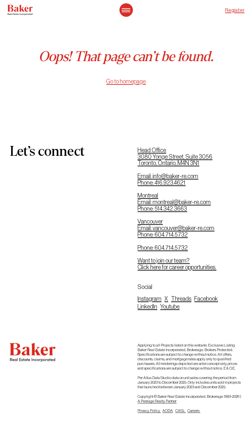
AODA (167, 410)
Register (234, 10)
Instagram (149, 299)
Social (144, 287)
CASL (180, 410)
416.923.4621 (170, 182)
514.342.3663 (171, 208)
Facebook (206, 299)
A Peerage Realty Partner (157, 401)
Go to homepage (126, 81)
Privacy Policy (149, 410)
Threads (181, 299)
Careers (193, 410)
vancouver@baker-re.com (183, 228)
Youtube (169, 306)
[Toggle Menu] (126, 10)
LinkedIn (147, 306)
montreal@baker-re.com (182, 202)
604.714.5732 (171, 234)
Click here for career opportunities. (176, 267)
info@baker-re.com (175, 176)
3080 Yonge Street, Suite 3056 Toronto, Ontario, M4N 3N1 (174, 160)
